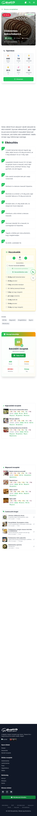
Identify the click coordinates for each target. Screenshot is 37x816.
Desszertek (4, 750)
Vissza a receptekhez (11, 9)
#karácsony (5, 323)
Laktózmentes (5, 763)
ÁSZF (12, 805)
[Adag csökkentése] (14, 258)
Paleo (2, 765)
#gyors (31, 320)
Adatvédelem (5, 805)
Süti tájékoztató (21, 805)
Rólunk (9, 807)
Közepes (3, 780)
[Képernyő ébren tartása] (33, 278)
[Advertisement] (18, 104)
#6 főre (4, 320)
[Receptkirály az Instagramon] (7, 792)
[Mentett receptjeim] (25, 3)
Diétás (3, 770)
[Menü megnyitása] (34, 3)
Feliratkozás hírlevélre (19, 797)
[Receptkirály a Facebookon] (2, 792)
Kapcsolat (16, 807)
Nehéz (3, 783)
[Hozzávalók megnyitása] (33, 271)
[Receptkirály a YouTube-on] (11, 792)
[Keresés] (29, 3)
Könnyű (3, 778)
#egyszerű (12, 320)
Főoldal (3, 748)
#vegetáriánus (22, 320)
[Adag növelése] (25, 258)
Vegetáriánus (5, 768)
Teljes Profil (20, 355)
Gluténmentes (5, 761)
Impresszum (31, 805)
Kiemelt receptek (6, 753)
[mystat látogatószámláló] (5, 740)
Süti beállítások (25, 807)
